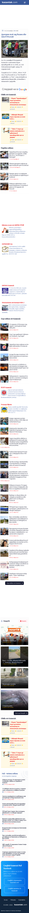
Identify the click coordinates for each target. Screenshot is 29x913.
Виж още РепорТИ (20, 713)
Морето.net (8, 910)
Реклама (13, 900)
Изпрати (23, 621)
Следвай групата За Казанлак (14, 889)
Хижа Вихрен (18, 910)
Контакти (22, 900)
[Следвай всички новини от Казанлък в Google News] (14, 88)
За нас (6, 900)
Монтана (13, 910)
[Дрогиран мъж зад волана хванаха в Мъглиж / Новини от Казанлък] (14, 49)
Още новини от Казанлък (14, 583)
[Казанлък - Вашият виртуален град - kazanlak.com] (9, 2)
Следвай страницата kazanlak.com (15, 881)
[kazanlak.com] (20, 905)
